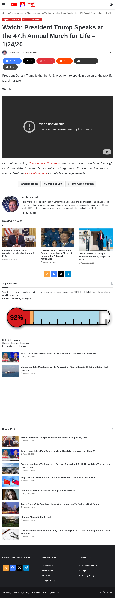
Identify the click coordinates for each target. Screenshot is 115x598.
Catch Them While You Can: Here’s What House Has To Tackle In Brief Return (60, 504)
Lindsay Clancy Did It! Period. (36, 517)
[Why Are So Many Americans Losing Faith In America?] (10, 494)
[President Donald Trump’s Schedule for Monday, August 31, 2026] (19, 237)
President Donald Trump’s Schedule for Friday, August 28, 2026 (95, 257)
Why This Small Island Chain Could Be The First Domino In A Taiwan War (58, 477)
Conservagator (47, 566)
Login (84, 570)
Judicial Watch (47, 570)
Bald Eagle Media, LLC (53, 592)
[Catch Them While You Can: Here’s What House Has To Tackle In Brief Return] (10, 508)
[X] (31, 213)
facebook (82, 208)
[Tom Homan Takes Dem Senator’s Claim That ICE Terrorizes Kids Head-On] (10, 357)
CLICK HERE (80, 292)
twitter (74, 208)
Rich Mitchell (13, 53)
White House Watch (35, 13)
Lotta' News (46, 575)
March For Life (54, 184)
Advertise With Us (89, 566)
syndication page (36, 173)
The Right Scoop (48, 580)
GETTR (94, 208)
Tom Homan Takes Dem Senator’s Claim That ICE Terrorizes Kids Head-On (58, 354)
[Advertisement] (57, 402)
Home (7, 13)
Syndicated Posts (11, 19)
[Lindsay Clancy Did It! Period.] (10, 521)
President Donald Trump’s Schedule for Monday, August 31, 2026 (19, 253)
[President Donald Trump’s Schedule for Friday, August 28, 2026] (96, 239)
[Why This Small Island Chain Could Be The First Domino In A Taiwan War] (10, 481)
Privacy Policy (88, 575)
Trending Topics (18, 13)
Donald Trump (30, 184)
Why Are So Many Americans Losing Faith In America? (48, 491)
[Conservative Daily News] (23, 4)
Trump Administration (81, 184)
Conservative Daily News (45, 163)
